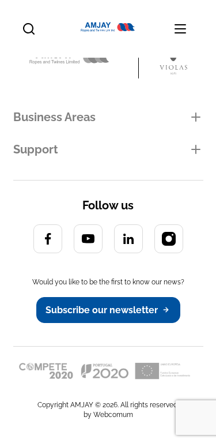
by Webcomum (108, 414)
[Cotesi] (84, 58)
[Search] (28, 28)
